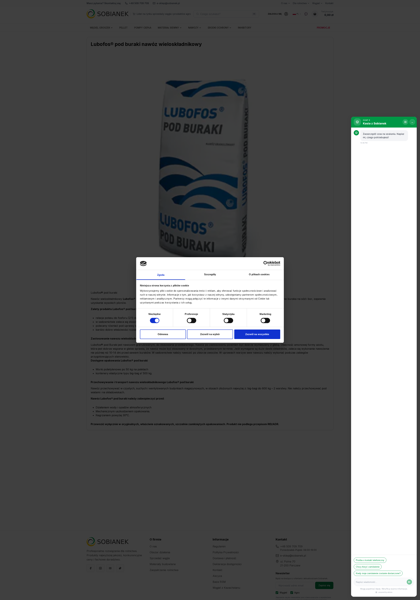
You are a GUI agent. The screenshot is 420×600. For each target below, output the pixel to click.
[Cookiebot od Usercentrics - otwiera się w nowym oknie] (266, 263)
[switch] (191, 320)
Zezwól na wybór (210, 334)
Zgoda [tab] (161, 274)
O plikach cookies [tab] (259, 274)
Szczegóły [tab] (210, 274)
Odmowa (163, 334)
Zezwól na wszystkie (257, 334)
